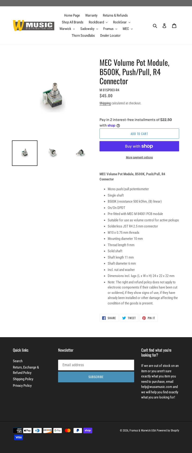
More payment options (139, 157)
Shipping (105, 103)
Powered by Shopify (168, 430)
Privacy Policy (22, 386)
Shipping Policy (23, 379)
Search (17, 361)
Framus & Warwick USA (142, 430)
